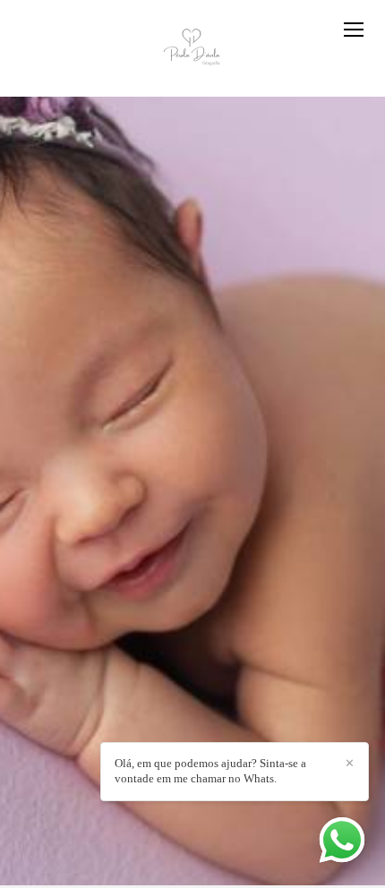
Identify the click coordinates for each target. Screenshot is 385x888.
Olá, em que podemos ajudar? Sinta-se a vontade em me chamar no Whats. (210, 770)
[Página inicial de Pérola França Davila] (193, 48)
